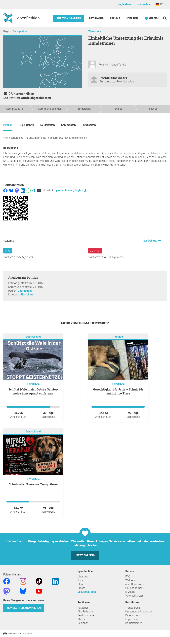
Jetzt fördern (85, 555)
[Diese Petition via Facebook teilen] (5, 190)
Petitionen (97, 18)
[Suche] (165, 18)
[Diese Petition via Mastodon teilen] (17, 190)
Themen (82, 619)
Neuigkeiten (47, 125)
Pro (7, 250)
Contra (95, 250)
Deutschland (33, 336)
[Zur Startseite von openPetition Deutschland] (21, 18)
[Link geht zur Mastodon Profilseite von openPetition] (6, 591)
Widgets (130, 580)
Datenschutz (132, 615)
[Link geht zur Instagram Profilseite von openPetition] (23, 581)
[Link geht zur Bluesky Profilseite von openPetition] (23, 591)
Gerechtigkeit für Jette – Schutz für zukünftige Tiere (118, 391)
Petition (7, 125)
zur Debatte (150, 240)
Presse (81, 588)
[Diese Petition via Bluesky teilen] (11, 190)
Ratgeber (83, 607)
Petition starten (69, 18)
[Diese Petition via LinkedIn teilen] (23, 190)
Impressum (131, 619)
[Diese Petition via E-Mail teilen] (39, 190)
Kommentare (69, 125)
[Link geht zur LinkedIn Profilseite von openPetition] (55, 581)
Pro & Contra (26, 125)
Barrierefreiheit (133, 623)
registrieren (125, 4)
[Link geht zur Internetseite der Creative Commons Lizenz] (5, 633)
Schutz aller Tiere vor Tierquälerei (33, 484)
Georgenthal (20, 31)
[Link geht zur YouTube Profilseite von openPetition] (39, 591)
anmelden (144, 4)
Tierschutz (94, 31)
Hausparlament (134, 588)
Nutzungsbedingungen (138, 611)
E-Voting (130, 591)
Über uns (83, 576)
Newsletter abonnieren (24, 607)
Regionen (83, 623)
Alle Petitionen (86, 611)
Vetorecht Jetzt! (134, 595)
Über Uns (132, 18)
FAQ (127, 576)
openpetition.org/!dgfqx (69, 190)
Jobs (80, 580)
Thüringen (118, 336)
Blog (80, 584)
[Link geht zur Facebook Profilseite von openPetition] (6, 581)
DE (161, 4)
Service (115, 18)
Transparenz (132, 607)
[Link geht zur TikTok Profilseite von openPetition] (39, 581)
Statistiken (89, 125)
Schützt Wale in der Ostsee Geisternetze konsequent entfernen (33, 391)
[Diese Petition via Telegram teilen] (34, 190)
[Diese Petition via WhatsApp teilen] (29, 190)
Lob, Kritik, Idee (87, 591)
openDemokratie (134, 584)
